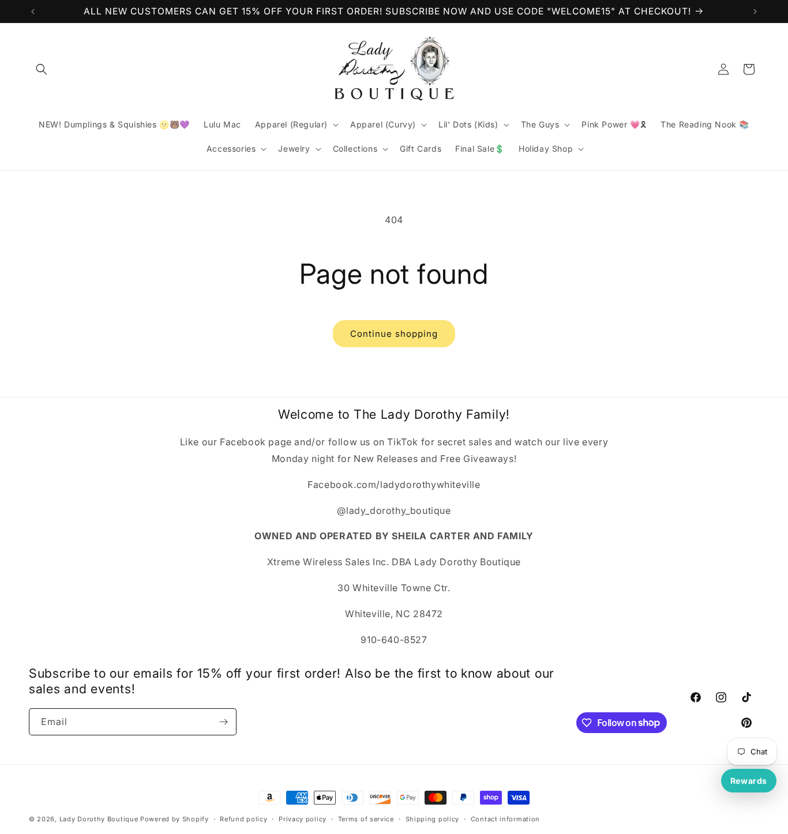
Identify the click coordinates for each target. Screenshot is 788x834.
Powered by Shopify (174, 819)
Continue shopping (394, 333)
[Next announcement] (755, 11)
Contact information (505, 818)
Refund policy (243, 818)
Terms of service (366, 818)
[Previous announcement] (33, 11)
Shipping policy (433, 818)
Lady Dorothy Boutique (98, 819)
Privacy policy (303, 818)
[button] (41, 69)
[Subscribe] (223, 721)
